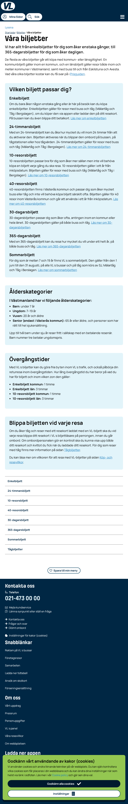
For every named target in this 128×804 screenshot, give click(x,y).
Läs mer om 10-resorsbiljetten (48, 175)
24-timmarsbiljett (19, 491)
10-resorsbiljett (18, 500)
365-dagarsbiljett (19, 530)
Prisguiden (77, 74)
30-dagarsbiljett (18, 520)
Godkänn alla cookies (60, 784)
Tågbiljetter (72, 450)
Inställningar (61, 794)
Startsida (10, 32)
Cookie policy (60, 775)
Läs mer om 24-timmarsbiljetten (88, 147)
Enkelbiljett (15, 481)
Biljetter (21, 32)
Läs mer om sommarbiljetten (57, 270)
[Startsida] (8, 6)
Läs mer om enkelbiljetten (88, 118)
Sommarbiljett (17, 539)
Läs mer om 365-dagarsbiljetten (59, 246)
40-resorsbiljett (18, 510)
